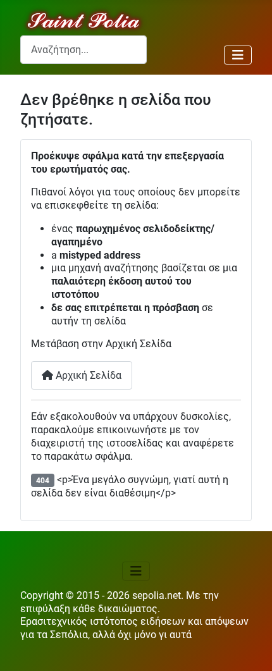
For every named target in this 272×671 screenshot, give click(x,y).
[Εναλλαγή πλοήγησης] (238, 55)
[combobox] (83, 49)
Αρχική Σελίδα (87, 375)
